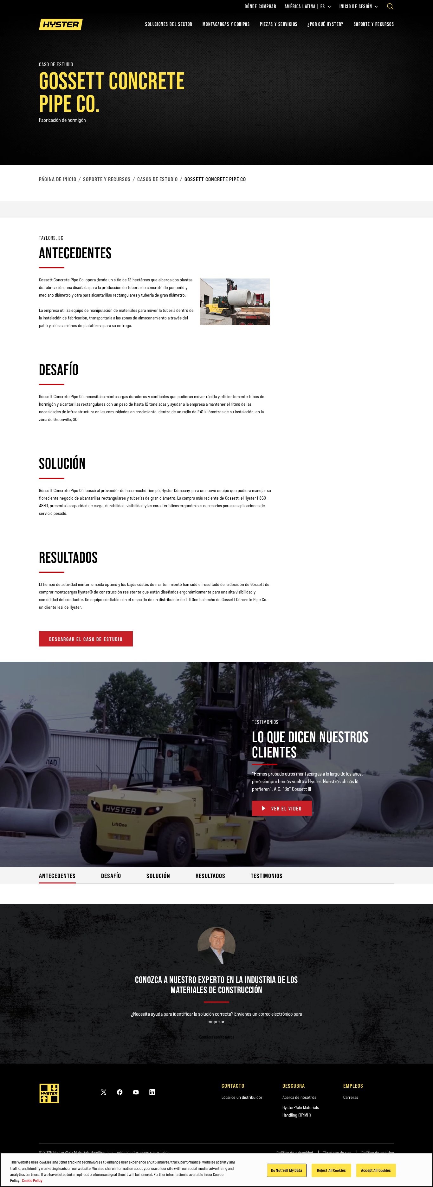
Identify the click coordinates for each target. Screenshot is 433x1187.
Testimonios (267, 875)
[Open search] (390, 6)
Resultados (210, 875)
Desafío (111, 875)
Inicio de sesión (355, 6)
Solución (158, 875)
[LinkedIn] (152, 1092)
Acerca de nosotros (299, 1097)
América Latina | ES (305, 6)
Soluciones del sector (168, 24)
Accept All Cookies (376, 1170)
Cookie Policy (32, 1180)
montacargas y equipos (226, 24)
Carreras (350, 1097)
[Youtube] (136, 1092)
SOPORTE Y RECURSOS (374, 24)
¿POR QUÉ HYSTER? (325, 24)
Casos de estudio (157, 179)
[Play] (413, 145)
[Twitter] (103, 1092)
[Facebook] (120, 1092)
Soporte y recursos (107, 179)
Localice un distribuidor (242, 1097)
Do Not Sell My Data (286, 1170)
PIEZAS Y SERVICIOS (278, 24)
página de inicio (57, 179)
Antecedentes (57, 875)
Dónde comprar (260, 6)
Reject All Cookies (331, 1170)
